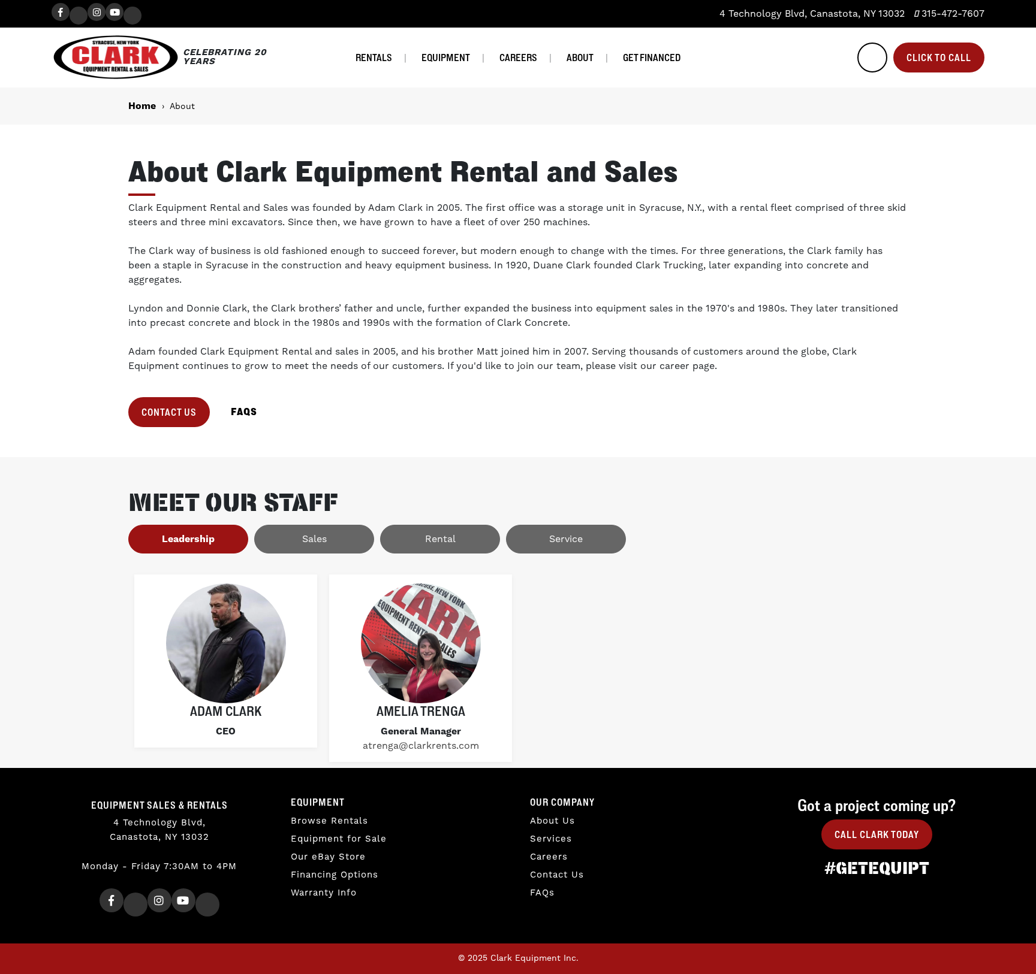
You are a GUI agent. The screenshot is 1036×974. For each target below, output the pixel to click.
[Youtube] (115, 12)
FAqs (244, 412)
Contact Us (169, 412)
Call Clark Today (877, 834)
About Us (552, 821)
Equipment (445, 57)
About (580, 57)
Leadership (188, 539)
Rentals (374, 57)
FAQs (542, 893)
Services (551, 839)
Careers (518, 57)
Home (142, 106)
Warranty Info (324, 893)
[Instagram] (97, 12)
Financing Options (334, 875)
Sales (314, 539)
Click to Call (939, 57)
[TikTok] (132, 16)
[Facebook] (61, 12)
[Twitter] (79, 16)
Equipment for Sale (339, 839)
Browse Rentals (329, 821)
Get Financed (651, 57)
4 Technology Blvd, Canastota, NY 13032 (810, 14)
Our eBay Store (328, 857)
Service (566, 539)
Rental (440, 539)
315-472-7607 (951, 14)
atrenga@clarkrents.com (421, 746)
